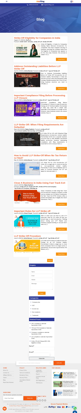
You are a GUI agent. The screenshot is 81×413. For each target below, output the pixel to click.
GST (33, 305)
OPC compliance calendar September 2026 (38, 324)
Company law (36, 302)
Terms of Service (36, 404)
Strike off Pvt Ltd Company (47, 186)
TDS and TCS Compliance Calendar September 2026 (41, 328)
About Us (5, 370)
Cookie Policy (12, 405)
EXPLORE (59, 363)
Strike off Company (23, 188)
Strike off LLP (55, 160)
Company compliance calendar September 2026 (40, 333)
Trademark (35, 315)
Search (50, 260)
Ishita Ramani (28, 71)
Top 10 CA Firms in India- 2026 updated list (68, 374)
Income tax (35, 309)
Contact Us (6, 372)
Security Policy (23, 377)
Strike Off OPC (47, 42)
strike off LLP (38, 42)
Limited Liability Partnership (26, 131)
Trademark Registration (39, 371)
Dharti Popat (28, 213)
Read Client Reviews (8, 382)
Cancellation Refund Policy (25, 380)
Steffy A (28, 40)
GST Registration (40, 380)
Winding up (33, 188)
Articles (30, 42)
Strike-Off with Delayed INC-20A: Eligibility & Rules (40, 342)
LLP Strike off (55, 71)
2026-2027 (23, 42)
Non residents (36, 312)
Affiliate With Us (7, 375)
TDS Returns (39, 383)
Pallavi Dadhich (29, 129)
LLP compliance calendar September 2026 (42, 337)
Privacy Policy (23, 370)
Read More (61, 59)
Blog (4, 380)
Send (41, 293)
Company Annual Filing (40, 377)
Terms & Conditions (25, 372)
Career (5, 377)
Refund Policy (27, 405)
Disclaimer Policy (24, 375)
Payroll (37, 374)
